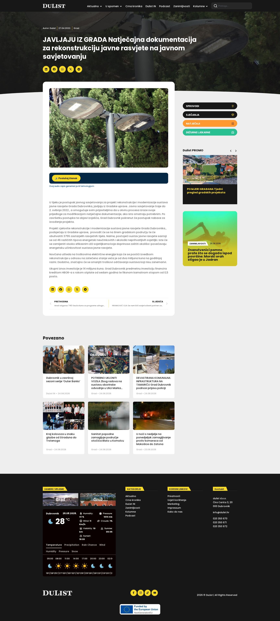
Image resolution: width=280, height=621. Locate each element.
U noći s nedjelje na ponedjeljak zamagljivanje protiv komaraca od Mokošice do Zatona (153, 439)
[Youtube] (155, 593)
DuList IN (50, 393)
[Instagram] (141, 593)
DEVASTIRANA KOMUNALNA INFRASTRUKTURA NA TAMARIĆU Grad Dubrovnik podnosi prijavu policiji (153, 383)
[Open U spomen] (121, 6)
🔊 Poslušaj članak (66, 178)
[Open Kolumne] (206, 6)
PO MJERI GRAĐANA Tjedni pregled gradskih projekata (206, 190)
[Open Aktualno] (101, 6)
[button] (46, 69)
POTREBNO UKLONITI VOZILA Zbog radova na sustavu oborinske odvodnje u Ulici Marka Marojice (106, 384)
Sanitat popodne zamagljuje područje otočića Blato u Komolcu (107, 437)
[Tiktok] (148, 593)
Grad (76, 28)
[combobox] (231, 6)
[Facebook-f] (133, 593)
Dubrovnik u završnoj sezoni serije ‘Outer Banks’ (63, 379)
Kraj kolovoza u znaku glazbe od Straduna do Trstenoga (61, 437)
